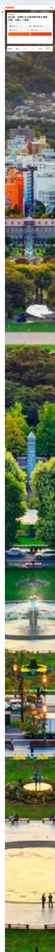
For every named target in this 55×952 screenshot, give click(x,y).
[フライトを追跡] (2, 28)
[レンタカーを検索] (2, 18)
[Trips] (2, 32)
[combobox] (27, 23)
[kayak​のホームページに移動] (9, 7)
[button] (2, 7)
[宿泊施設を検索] (2, 15)
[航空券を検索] (2, 12)
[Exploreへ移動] (2, 25)
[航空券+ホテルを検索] (2, 21)
